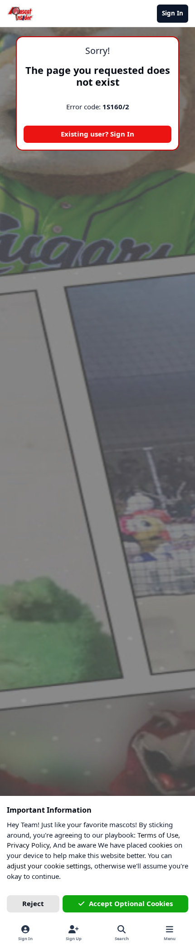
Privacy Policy (28, 844)
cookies (160, 844)
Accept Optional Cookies (131, 903)
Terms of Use (157, 834)
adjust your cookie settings (49, 865)
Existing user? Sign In (97, 133)
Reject (33, 903)
